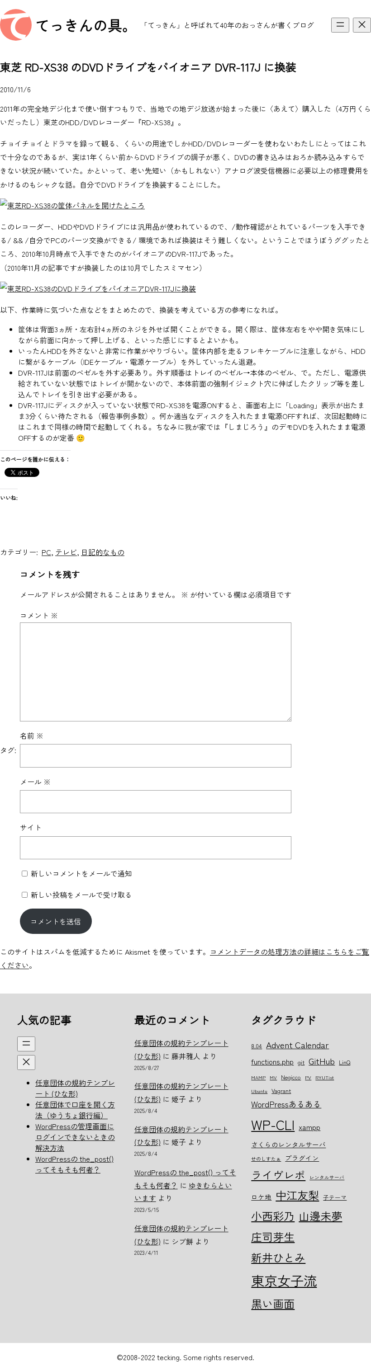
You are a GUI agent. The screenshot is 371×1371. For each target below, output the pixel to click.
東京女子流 (284, 1280)
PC (46, 552)
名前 (31, 735)
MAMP (258, 1077)
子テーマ (335, 1197)
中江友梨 (297, 1195)
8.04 (256, 1045)
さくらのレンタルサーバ (288, 1144)
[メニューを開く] (340, 25)
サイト (31, 827)
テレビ (66, 552)
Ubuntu (259, 1091)
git (301, 1062)
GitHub (322, 1061)
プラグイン (302, 1158)
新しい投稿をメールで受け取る (81, 894)
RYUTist (324, 1077)
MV (273, 1077)
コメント (39, 615)
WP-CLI (273, 1124)
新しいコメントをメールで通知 (81, 873)
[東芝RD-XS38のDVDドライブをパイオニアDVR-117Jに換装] (98, 288)
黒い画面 (273, 1303)
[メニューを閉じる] (362, 25)
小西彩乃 (273, 1216)
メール (35, 781)
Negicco (291, 1077)
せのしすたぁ (266, 1158)
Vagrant (281, 1090)
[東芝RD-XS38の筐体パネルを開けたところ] (72, 205)
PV (308, 1077)
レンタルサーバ (326, 1177)
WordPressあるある (286, 1104)
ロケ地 (261, 1196)
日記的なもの (102, 552)
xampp (309, 1126)
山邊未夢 (320, 1216)
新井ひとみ (278, 1257)
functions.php (272, 1061)
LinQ (344, 1062)
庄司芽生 (273, 1236)
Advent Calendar (297, 1044)
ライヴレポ (278, 1175)
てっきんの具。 (86, 24)
